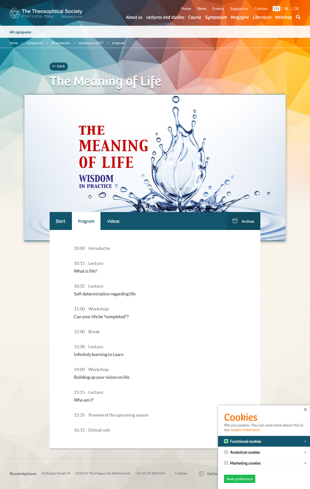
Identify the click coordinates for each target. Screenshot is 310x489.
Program (86, 221)
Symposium (216, 17)
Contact (261, 8)
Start (60, 221)
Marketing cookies (245, 463)
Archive (248, 221)
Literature (262, 17)
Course (194, 17)
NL (286, 8)
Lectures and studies (165, 17)
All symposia (20, 31)
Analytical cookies (245, 452)
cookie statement (245, 429)
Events (218, 8)
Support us (239, 8)
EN (276, 8)
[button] (298, 20)
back (60, 66)
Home (186, 8)
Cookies (181, 473)
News (202, 8)
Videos (113, 221)
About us (134, 17)
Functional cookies (245, 441)
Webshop (283, 17)
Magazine (240, 17)
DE (296, 8)
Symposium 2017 (90, 43)
